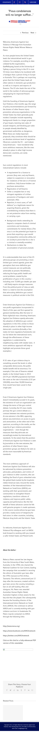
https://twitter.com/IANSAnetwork (16, 639)
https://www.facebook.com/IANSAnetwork (19, 634)
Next (32, 36)
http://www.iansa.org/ (11, 630)
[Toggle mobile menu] (21, 28)
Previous (25, 36)
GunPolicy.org (8, 70)
